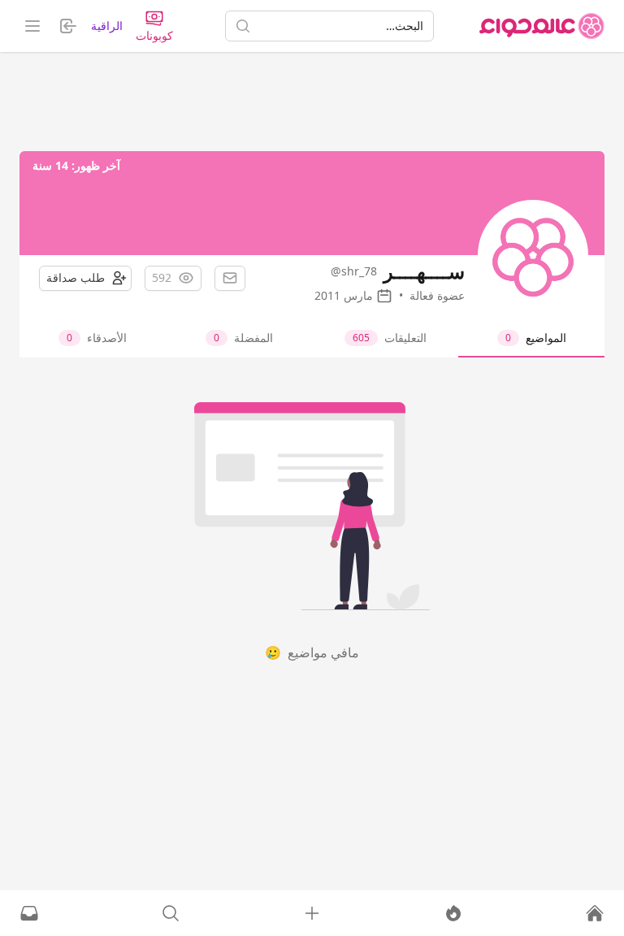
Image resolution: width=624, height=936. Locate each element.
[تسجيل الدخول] (312, 913)
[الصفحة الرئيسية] (541, 26)
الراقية (107, 25)
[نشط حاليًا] (453, 913)
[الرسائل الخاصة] (29, 913)
